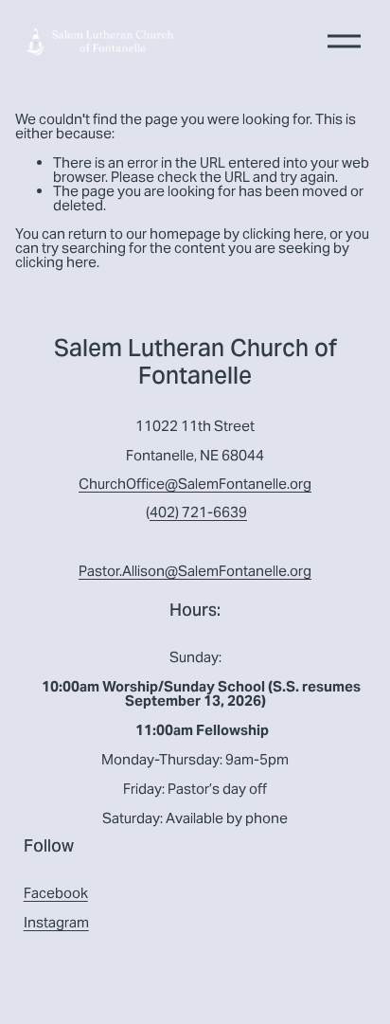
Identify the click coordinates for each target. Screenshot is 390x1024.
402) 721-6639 (198, 513)
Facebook (56, 894)
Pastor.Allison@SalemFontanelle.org (195, 572)
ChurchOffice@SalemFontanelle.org (195, 484)
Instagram (56, 923)
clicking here (283, 234)
